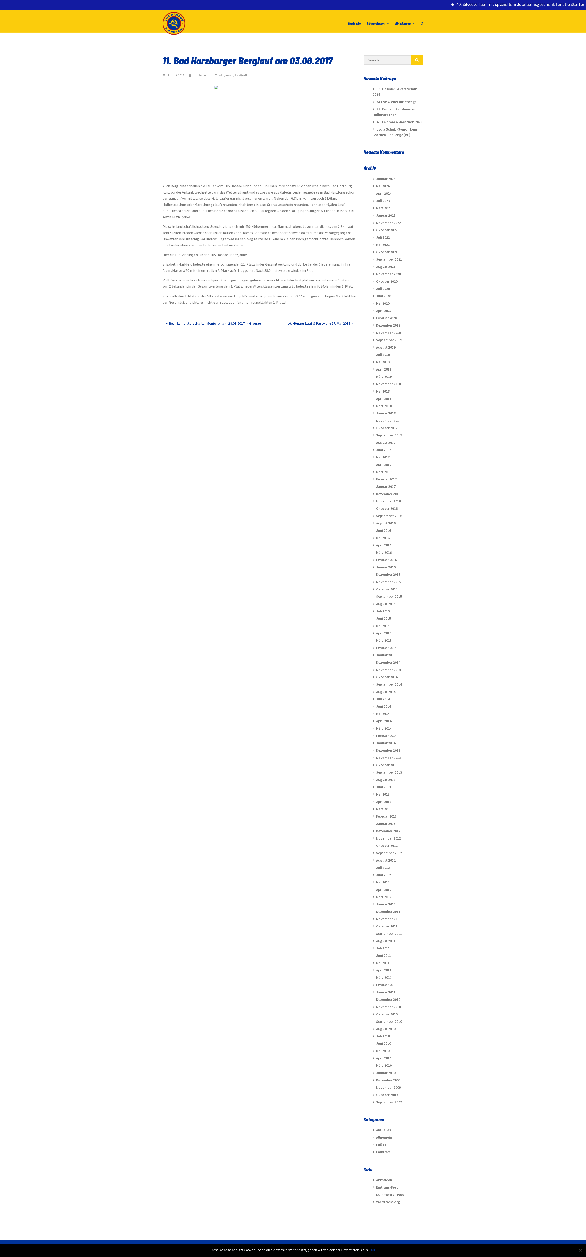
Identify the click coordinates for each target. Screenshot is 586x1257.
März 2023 (384, 208)
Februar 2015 (386, 647)
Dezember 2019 (388, 325)
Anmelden (384, 1180)
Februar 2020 (386, 318)
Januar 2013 (386, 823)
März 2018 (384, 406)
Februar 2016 (386, 559)
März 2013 (384, 809)
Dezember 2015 (388, 574)
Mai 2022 (383, 244)
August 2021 (386, 266)
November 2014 (388, 669)
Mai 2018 (383, 391)
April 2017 (383, 464)
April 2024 (383, 193)
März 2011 (384, 977)
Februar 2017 (386, 479)
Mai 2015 (383, 625)
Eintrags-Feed (387, 1187)
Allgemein (226, 75)
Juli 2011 (383, 948)
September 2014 (389, 684)
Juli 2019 (383, 354)
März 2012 (384, 896)
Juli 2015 (383, 611)
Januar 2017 (386, 486)
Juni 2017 (383, 449)
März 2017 (384, 471)
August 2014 (386, 691)
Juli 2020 (383, 288)
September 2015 (389, 596)
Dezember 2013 (388, 750)
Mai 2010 (383, 1050)
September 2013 (389, 772)
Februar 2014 (386, 735)
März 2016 (384, 552)
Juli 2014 (383, 699)
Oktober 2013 (387, 765)
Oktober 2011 (387, 926)
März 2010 (384, 1065)
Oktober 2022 (387, 230)
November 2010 (388, 1006)
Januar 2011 (386, 992)
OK (373, 1250)
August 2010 (386, 1028)
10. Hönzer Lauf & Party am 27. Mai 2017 (318, 323)
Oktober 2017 (387, 427)
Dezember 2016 (388, 493)
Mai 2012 (383, 882)
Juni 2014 (383, 706)
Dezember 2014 (388, 662)
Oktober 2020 (387, 281)
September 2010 (389, 1021)
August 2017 (386, 442)
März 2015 (384, 640)
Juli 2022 (383, 237)
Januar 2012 (386, 904)
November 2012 (388, 838)
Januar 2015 (386, 655)
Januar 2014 (386, 743)
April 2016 (383, 545)
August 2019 (386, 347)
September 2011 (389, 933)
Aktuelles (383, 1130)
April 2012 (383, 889)
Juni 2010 (383, 1043)
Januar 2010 (386, 1072)
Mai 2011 (383, 962)
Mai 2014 (383, 713)
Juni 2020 (383, 296)
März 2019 (384, 376)
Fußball (382, 1144)
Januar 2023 (386, 215)
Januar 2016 (386, 567)
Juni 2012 (383, 875)
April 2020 (383, 310)
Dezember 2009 (388, 1080)
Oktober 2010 (387, 1014)
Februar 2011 (386, 984)
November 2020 (388, 274)
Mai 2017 (383, 457)
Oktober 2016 (387, 508)
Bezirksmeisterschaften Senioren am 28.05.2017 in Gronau (215, 323)
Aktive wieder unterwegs (396, 101)
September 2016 (389, 515)
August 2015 (386, 603)
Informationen (376, 23)
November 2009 (388, 1087)
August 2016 (386, 523)
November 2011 (388, 918)
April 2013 (383, 801)
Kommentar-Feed (390, 1194)
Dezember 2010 (388, 999)
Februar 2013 (386, 816)
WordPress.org (388, 1202)
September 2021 (389, 259)
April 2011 (383, 970)
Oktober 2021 (387, 252)
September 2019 (389, 340)
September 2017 (389, 435)
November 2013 (388, 757)
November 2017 (388, 420)
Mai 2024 (383, 186)
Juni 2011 (383, 955)
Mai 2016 (383, 537)
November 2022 (388, 222)
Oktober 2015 (387, 589)
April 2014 (383, 721)
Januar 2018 (386, 413)
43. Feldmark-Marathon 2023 (399, 122)
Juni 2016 (383, 530)
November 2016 (388, 501)
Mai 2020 (383, 303)
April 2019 (383, 369)
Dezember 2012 (388, 831)
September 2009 (389, 1102)
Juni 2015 (383, 618)
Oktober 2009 (387, 1094)
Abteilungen (403, 23)
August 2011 (386, 940)
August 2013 (386, 779)
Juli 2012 (383, 867)
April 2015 (383, 633)
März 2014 (384, 728)
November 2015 (388, 581)
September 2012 (389, 853)
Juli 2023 (383, 200)
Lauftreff (241, 75)
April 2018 (383, 398)
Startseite (354, 23)
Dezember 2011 (388, 911)
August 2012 (386, 860)
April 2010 (383, 1058)
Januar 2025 (386, 178)
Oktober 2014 (387, 677)
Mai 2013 (383, 794)
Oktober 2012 (387, 845)
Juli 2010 (383, 1036)
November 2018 (388, 384)
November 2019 (388, 332)
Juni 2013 (383, 787)
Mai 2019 (383, 362)
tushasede (201, 75)
